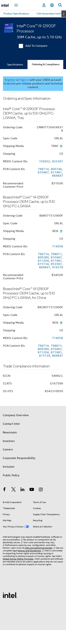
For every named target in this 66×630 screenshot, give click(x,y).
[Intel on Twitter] (13, 490)
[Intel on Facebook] (4, 490)
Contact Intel (11, 424)
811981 (56, 172)
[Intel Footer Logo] (10, 595)
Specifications (15, 64)
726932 (44, 161)
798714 (43, 169)
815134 (43, 264)
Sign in (24, 80)
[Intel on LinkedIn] (22, 490)
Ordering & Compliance (46, 64)
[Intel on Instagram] (41, 490)
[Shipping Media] (61, 146)
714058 (57, 246)
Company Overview (16, 415)
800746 (56, 169)
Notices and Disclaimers (29, 550)
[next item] (63, 13)
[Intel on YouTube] (32, 490)
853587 (56, 264)
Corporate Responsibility (19, 458)
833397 (57, 161)
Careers (8, 449)
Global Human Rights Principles (18, 558)
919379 (57, 267)
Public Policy (11, 475)
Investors (9, 441)
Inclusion (8, 467)
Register (10, 80)
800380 (43, 257)
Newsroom (10, 432)
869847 (57, 176)
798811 (56, 254)
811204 (43, 261)
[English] (52, 5)
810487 (43, 172)
